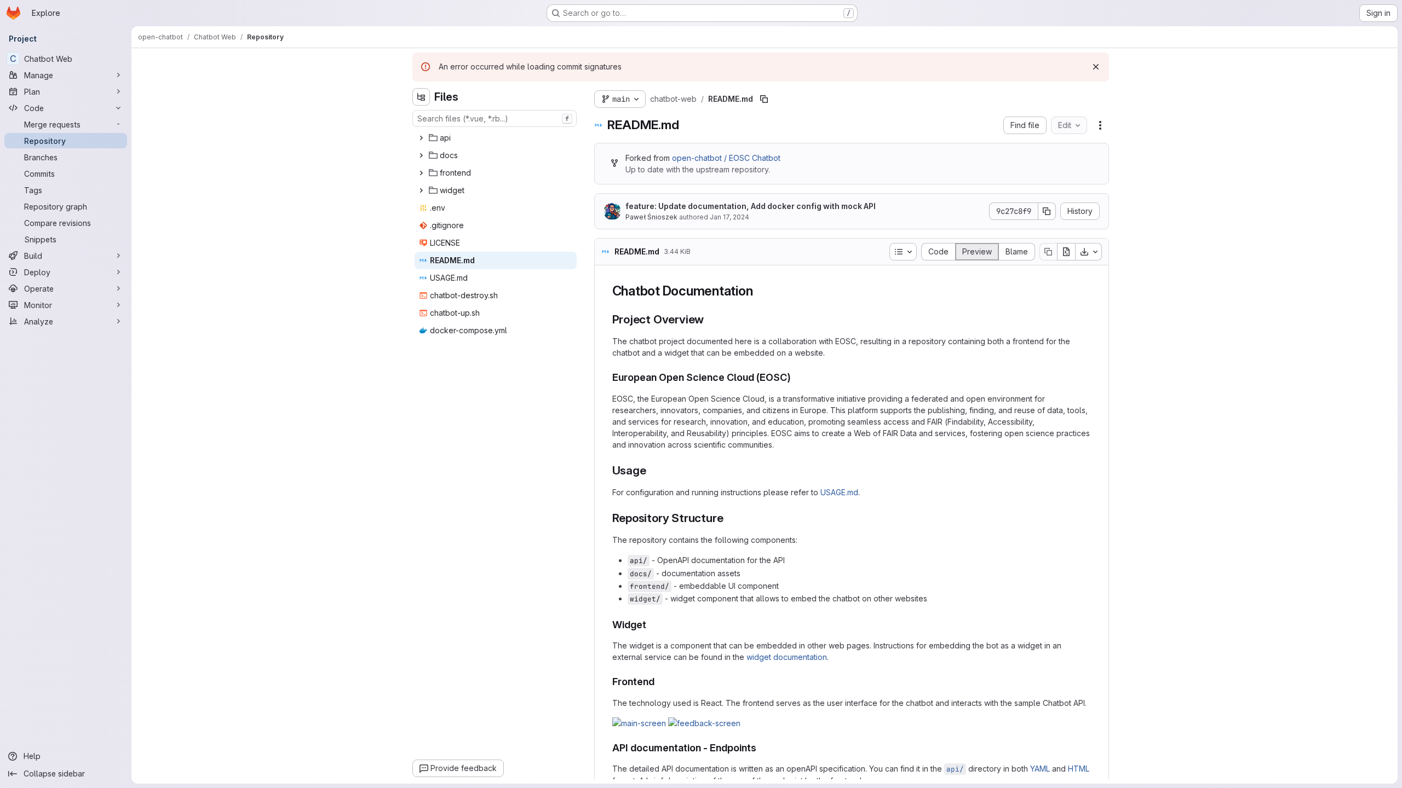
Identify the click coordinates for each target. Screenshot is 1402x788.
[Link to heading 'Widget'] (651, 624)
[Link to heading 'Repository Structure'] (729, 518)
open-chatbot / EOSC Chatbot (726, 158)
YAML (1040, 768)
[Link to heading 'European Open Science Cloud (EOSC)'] (796, 377)
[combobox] (494, 118)
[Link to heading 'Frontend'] (659, 681)
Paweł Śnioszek (651, 217)
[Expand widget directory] (421, 190)
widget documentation (786, 657)
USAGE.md (839, 492)
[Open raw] (1066, 251)
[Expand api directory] (421, 137)
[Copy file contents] (1048, 251)
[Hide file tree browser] (421, 97)
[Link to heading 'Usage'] (652, 470)
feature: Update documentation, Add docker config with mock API (750, 206)
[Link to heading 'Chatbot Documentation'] (759, 291)
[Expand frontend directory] (421, 172)
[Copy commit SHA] (1047, 211)
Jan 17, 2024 (729, 217)
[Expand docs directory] (421, 155)
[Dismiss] (1095, 66)
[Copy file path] (764, 99)
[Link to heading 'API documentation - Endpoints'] (761, 748)
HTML (1078, 768)
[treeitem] (496, 138)
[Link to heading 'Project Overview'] (710, 319)
